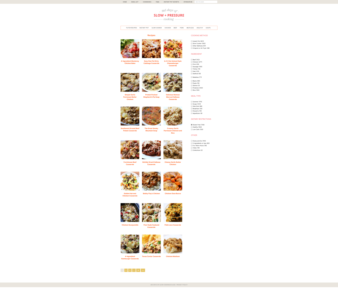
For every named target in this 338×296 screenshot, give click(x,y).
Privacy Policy (182, 285)
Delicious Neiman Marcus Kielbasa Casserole (173, 97)
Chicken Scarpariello (130, 225)
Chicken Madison (173, 256)
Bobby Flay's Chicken (151, 193)
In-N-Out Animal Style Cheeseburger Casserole (172, 63)
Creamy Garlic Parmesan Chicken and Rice (173, 130)
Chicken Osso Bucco (173, 193)
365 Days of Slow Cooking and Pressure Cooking (169, 15)
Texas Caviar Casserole (151, 256)
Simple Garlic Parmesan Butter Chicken (130, 97)
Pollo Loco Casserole (173, 225)
